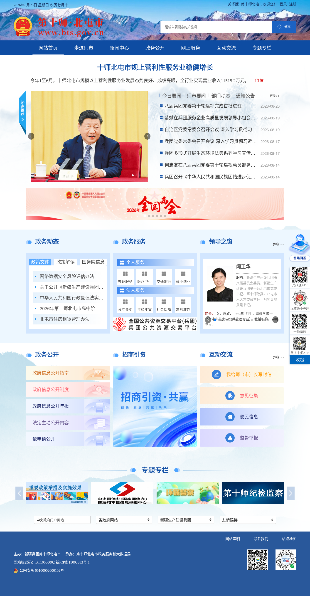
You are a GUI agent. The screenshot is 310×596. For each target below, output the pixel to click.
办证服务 (125, 281)
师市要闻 (196, 95)
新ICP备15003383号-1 (73, 562)
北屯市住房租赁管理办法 (65, 319)
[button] (133, 175)
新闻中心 (119, 48)
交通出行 (164, 281)
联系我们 (261, 539)
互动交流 (226, 48)
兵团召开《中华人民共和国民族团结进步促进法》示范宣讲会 (226, 176)
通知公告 (245, 95)
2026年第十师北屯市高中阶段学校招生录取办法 (71, 308)
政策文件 (40, 262)
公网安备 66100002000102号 (42, 570)
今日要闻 (171, 95)
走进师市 (83, 48)
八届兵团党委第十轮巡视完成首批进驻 (203, 105)
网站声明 (232, 539)
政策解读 (66, 262)
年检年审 (144, 309)
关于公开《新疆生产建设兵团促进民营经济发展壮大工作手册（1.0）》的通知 (71, 287)
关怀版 (233, 4)
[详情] (259, 80)
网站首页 (48, 48)
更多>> (275, 95)
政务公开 (155, 48)
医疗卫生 (144, 281)
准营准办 (183, 309)
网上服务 (190, 48)
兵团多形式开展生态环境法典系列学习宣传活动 (212, 153)
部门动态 (220, 95)
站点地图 (289, 539)
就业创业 (183, 281)
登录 (283, 4)
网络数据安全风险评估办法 (67, 276)
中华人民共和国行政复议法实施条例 (71, 297)
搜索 (287, 27)
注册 (292, 4)
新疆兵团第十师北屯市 (43, 554)
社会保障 (164, 309)
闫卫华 (243, 266)
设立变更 (125, 309)
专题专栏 (261, 48)
